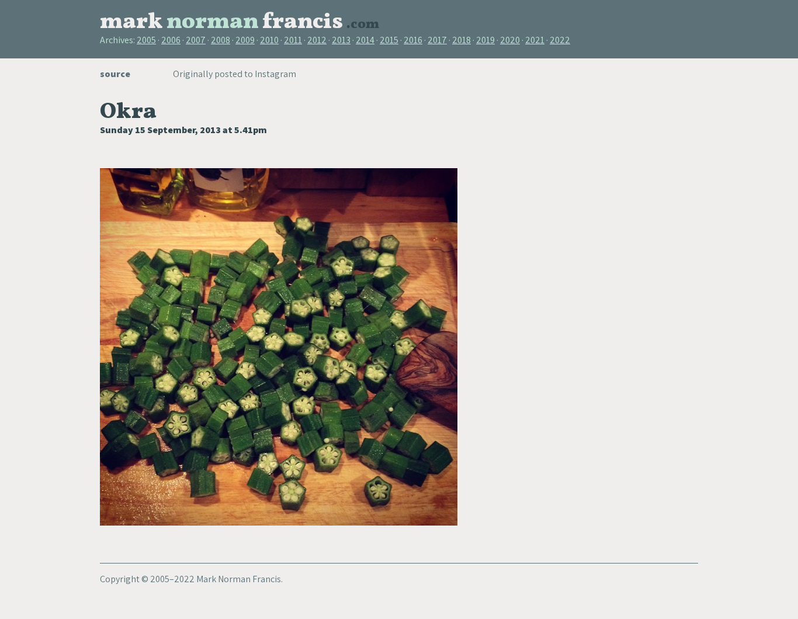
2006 (171, 40)
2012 (317, 40)
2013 (341, 40)
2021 (534, 40)
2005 (146, 40)
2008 (220, 40)
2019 (485, 40)
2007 (196, 40)
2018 (461, 40)
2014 (365, 40)
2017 (437, 40)
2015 (389, 40)
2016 (413, 40)
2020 (510, 40)
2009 (245, 40)
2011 (293, 40)
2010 (269, 40)
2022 (560, 40)
